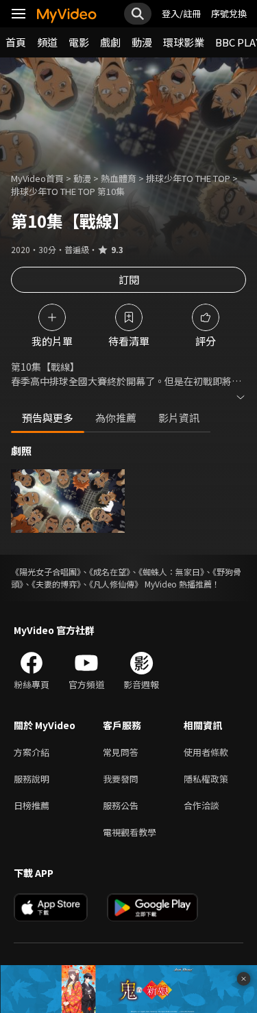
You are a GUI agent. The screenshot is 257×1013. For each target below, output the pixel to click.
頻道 (47, 42)
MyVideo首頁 (37, 178)
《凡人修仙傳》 (116, 584)
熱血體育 (118, 178)
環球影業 (183, 42)
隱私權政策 (206, 778)
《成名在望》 (109, 571)
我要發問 (120, 778)
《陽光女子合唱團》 (46, 571)
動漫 (142, 42)
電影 (79, 42)
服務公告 (120, 805)
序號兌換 (229, 13)
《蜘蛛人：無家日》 (171, 571)
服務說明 (31, 778)
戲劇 (110, 42)
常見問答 (120, 752)
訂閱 (129, 279)
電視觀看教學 (129, 832)
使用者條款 (206, 752)
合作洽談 (201, 805)
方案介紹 (31, 752)
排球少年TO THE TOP (188, 178)
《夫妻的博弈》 (56, 584)
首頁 (15, 42)
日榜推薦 (31, 805)
